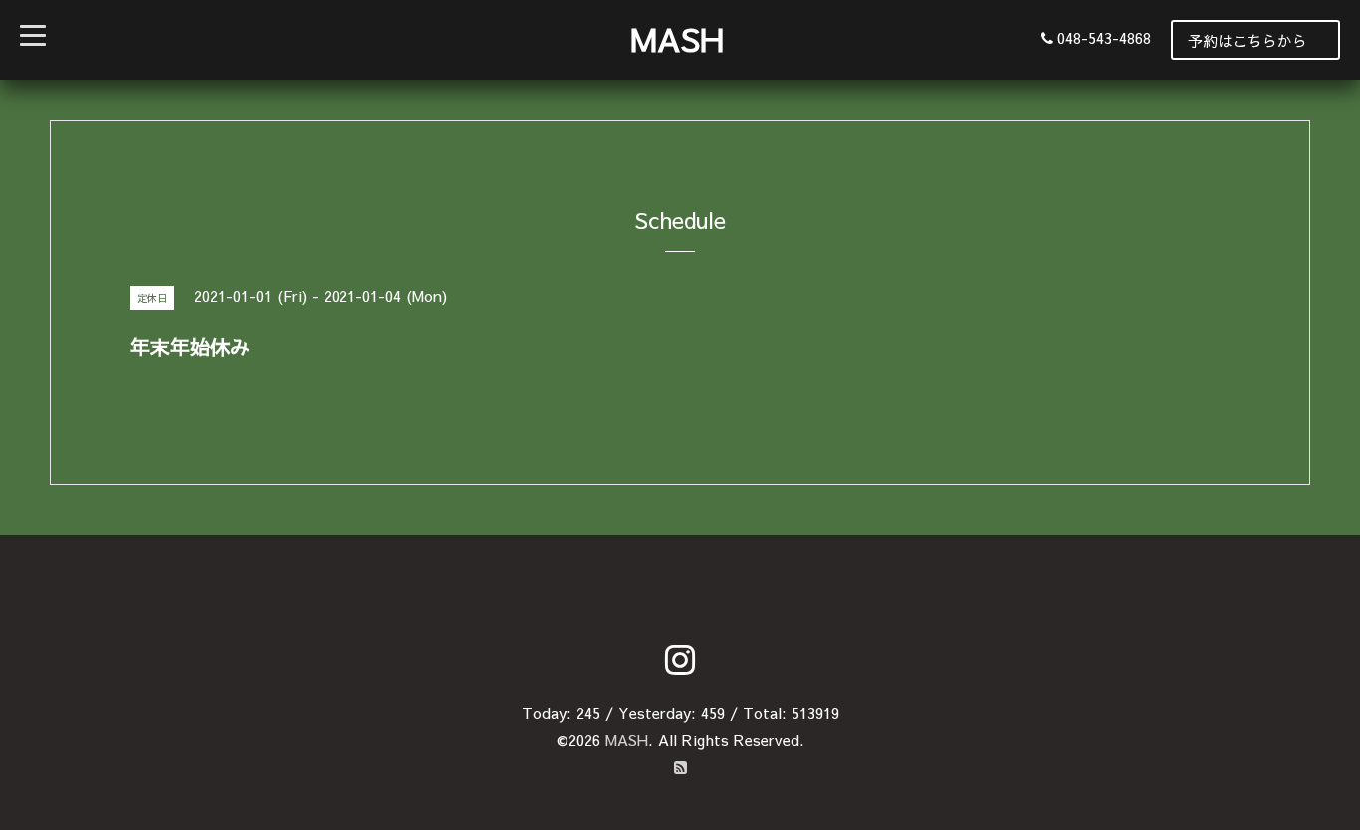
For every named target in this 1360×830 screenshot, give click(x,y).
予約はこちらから (1247, 40)
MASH (677, 38)
